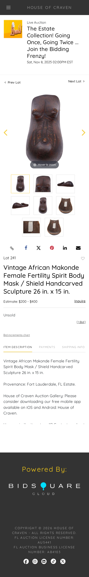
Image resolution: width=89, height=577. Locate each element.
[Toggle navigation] (8, 7)
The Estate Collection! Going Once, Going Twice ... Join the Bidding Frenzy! (53, 42)
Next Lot (75, 81)
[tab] (17, 349)
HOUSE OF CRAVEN (49, 7)
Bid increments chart (16, 335)
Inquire (80, 301)
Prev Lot (14, 82)
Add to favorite (83, 258)
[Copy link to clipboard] (12, 248)
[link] (53, 561)
